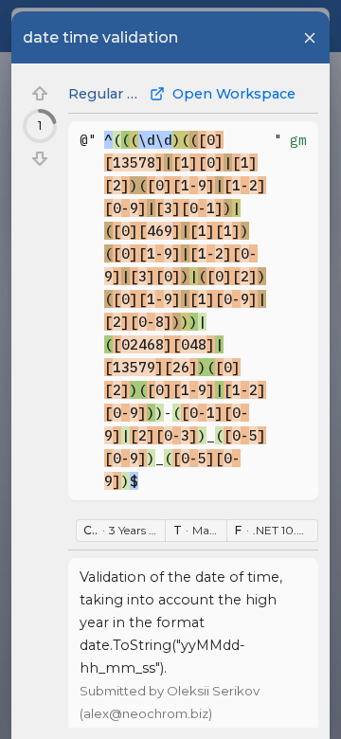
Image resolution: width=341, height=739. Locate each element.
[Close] (309, 38)
